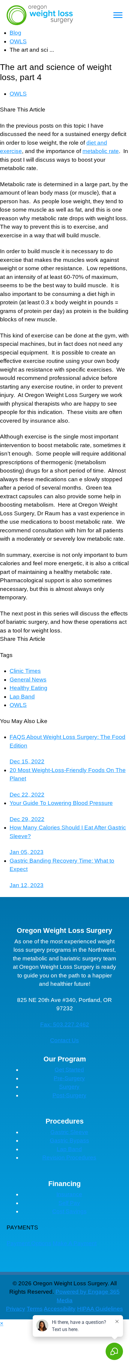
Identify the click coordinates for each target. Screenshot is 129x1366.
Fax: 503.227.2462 (64, 1024)
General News (28, 679)
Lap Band (22, 696)
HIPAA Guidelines (100, 1309)
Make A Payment (75, 1243)
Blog (15, 33)
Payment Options (29, 1243)
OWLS (18, 41)
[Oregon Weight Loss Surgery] (40, 15)
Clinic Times (25, 671)
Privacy (15, 1309)
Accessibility (60, 1309)
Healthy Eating (28, 688)
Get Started (69, 1069)
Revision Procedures (69, 1157)
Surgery (69, 1087)
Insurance (69, 1194)
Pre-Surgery (69, 1078)
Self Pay (69, 1203)
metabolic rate (100, 151)
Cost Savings (69, 1211)
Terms (35, 1309)
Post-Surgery (69, 1095)
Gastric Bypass (69, 1140)
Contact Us (64, 1040)
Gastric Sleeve (69, 1132)
